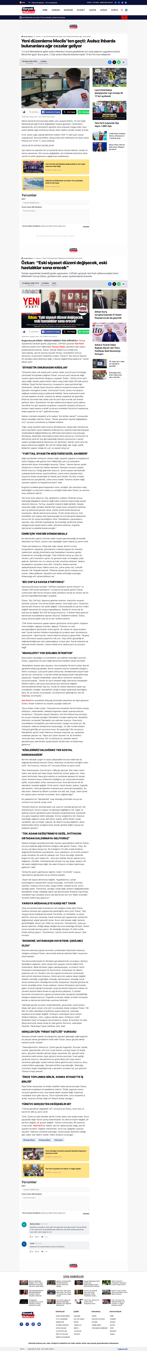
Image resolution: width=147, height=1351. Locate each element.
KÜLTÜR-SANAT (79, 1319)
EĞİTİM (76, 1322)
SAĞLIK (112, 1334)
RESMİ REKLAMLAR (106, 2)
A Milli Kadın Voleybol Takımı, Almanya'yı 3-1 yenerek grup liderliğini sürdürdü (117, 136)
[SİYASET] (109, 110)
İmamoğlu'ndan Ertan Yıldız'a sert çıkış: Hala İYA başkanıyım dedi (115, 375)
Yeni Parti (79, 344)
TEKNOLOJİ (77, 1325)
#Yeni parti (59, 1140)
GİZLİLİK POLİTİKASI (98, 1319)
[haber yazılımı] (123, 1349)
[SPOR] (109, 77)
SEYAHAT (77, 1334)
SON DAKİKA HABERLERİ (99, 1328)
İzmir (54, 283)
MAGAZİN (77, 1316)
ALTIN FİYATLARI (61, 1331)
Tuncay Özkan (58, 347)
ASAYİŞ (112, 1325)
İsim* (24, 199)
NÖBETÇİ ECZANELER (63, 1337)
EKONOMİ (113, 1331)
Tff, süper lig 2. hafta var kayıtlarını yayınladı (116, 363)
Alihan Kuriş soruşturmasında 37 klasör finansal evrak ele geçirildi (108, 314)
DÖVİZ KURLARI (61, 1328)
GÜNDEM (113, 1319)
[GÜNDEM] (109, 299)
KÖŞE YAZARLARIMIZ (63, 1316)
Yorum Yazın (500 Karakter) (32, 207)
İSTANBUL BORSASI (62, 1325)
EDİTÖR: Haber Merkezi (50, 336)
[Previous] (122, 17)
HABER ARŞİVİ (96, 1325)
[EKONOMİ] (109, 332)
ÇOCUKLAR (77, 1331)
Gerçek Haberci (28, 36)
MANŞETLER (60, 1322)
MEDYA (76, 1328)
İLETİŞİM (96, 2)
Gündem (38, 36)
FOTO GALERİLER (51, 2)
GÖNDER (86, 227)
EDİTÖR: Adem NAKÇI (48, 117)
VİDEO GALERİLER (38, 2)
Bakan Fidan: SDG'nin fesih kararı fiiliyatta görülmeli (117, 147)
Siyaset (38, 258)
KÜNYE (89, 2)
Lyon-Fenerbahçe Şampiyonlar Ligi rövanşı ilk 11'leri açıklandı (44, 17)
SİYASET (113, 1322)
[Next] (126, 17)
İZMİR (112, 1316)
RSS (23, 1349)
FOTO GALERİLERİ (61, 1319)
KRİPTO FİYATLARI (62, 1334)
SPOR (112, 1328)
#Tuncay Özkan (29, 1140)
